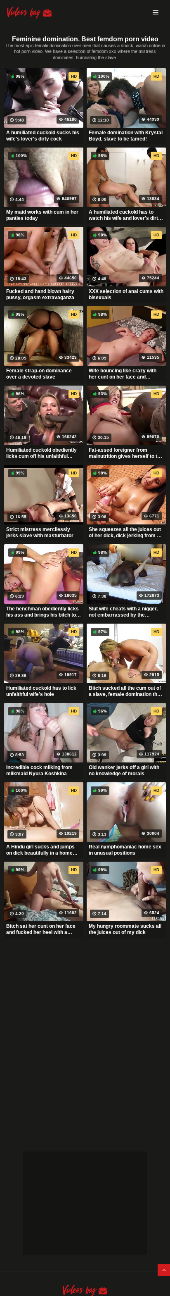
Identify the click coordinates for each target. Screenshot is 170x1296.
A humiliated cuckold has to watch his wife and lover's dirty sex (125, 215)
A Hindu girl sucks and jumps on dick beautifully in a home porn (40, 850)
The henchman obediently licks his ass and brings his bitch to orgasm (42, 612)
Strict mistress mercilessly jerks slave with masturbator (39, 532)
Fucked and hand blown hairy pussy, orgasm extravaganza (40, 294)
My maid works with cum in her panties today (42, 215)
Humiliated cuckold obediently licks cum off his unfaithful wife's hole (41, 453)
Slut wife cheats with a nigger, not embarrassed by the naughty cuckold (123, 612)
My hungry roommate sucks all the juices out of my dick (125, 929)
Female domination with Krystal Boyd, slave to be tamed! (126, 136)
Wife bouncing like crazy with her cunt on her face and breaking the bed (122, 374)
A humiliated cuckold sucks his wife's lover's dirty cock (42, 136)
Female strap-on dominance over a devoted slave (39, 374)
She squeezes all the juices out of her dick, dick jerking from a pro (125, 532)
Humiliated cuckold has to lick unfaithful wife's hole (41, 691)
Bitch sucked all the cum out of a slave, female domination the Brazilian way (125, 691)
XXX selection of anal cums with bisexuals (126, 294)
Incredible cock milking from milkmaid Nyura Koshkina (39, 771)
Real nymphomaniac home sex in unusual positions (125, 850)
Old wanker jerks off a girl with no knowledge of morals (124, 771)
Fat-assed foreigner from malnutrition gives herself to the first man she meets (126, 453)
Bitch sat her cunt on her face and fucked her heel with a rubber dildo (41, 929)
